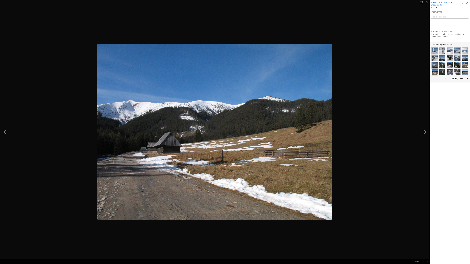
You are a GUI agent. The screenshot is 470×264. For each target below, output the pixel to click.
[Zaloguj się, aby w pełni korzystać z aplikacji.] (462, 3)
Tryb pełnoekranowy (422, 2)
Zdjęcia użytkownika (443, 31)
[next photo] (425, 132)
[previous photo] (5, 132)
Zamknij (427, 2)
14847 (461, 78)
